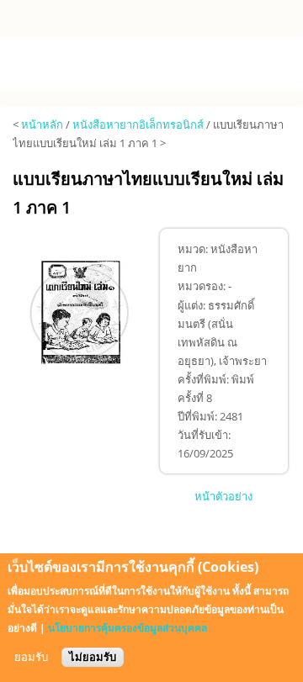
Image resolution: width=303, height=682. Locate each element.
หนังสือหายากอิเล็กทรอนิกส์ (138, 124)
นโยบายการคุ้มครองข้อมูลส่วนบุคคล (127, 628)
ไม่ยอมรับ (92, 657)
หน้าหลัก (42, 124)
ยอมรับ (31, 657)
